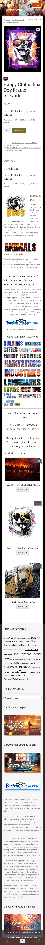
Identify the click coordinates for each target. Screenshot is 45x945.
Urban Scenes (32, 676)
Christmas (27, 641)
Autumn (19, 638)
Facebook (10, 428)
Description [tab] (9, 161)
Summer (7, 671)
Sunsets (15, 672)
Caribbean (20, 641)
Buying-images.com (12, 7)
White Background (20, 679)
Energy (23, 650)
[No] (42, 937)
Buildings (36, 637)
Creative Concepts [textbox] (21, 698)
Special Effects (14, 145)
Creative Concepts (18, 20)
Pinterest (34, 428)
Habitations (7, 654)
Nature (18, 662)
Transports (31, 672)
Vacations (7, 679)
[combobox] (22, 697)
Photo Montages (19, 666)
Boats (29, 638)
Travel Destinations (12, 675)
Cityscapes (8, 645)
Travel (38, 672)
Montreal (11, 663)
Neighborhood (25, 663)
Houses (12, 659)
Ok (22, 941)
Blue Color (24, 638)
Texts (22, 671)
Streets (38, 667)
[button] (38, 29)
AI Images (6, 638)
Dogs (28, 148)
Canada (13, 641)
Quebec (32, 667)
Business (6, 641)
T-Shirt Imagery (35, 148)
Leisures (29, 659)
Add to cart (19, 131)
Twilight (25, 676)
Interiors (24, 659)
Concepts (18, 644)
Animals (10, 148)
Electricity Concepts (15, 649)
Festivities (31, 649)
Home (8, 20)
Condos (25, 645)
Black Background (19, 148)
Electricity (6, 650)
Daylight (31, 645)
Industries (18, 659)
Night (32, 663)
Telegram (21, 428)
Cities (33, 641)
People (6, 667)
